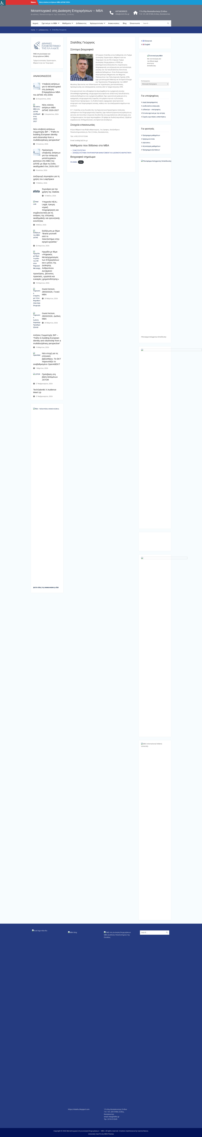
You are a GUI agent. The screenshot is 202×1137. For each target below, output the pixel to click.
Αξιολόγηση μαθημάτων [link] (151, 146)
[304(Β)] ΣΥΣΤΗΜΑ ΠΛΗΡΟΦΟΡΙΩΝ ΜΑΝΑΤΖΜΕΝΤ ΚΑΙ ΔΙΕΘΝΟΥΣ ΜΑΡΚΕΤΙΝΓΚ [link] (102, 153)
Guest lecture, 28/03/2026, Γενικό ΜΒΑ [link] (51, 292)
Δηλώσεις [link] (146, 143)
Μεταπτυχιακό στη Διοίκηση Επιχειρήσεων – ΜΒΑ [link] (67, 10)
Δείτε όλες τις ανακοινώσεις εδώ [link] (46, 587)
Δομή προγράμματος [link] (150, 102)
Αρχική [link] (35, 23)
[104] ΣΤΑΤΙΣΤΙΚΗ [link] (79, 150)
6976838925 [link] (121, 11)
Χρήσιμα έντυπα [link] (96, 23)
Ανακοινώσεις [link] (113, 23)
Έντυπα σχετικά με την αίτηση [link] (153, 113)
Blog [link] (124, 23)
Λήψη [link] (80, 162)
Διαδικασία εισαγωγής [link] (151, 106)
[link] (3, 3)
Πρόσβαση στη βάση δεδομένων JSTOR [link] (50, 377)
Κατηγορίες (145, 81)
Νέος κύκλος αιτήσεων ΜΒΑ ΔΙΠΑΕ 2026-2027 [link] (50, 108)
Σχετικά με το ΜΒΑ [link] (49, 23)
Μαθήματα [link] (66, 23)
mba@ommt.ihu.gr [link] (122, 14)
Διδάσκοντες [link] (81, 23)
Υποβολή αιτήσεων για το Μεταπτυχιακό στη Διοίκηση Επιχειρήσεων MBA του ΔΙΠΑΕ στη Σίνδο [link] (47, 89)
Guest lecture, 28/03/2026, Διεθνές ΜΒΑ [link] (51, 316)
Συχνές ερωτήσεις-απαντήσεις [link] (154, 117)
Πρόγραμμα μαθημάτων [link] (151, 135)
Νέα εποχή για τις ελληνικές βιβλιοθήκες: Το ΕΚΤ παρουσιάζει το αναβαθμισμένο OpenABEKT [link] (47, 359)
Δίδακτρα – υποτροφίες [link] (151, 109)
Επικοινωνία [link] (135, 23)
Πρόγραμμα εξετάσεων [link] (151, 150)
